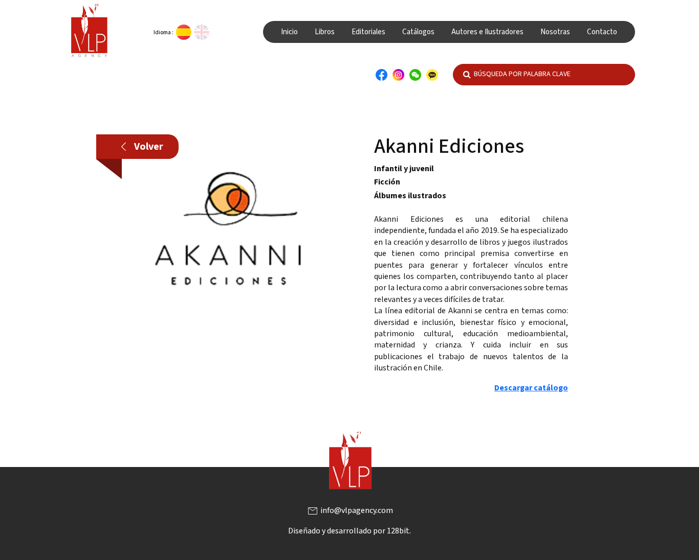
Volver (142, 146)
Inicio (289, 32)
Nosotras (555, 32)
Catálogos (418, 32)
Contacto (602, 32)
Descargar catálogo (531, 387)
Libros (325, 32)
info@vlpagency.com (350, 510)
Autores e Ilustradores (487, 32)
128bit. (399, 530)
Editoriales (368, 32)
